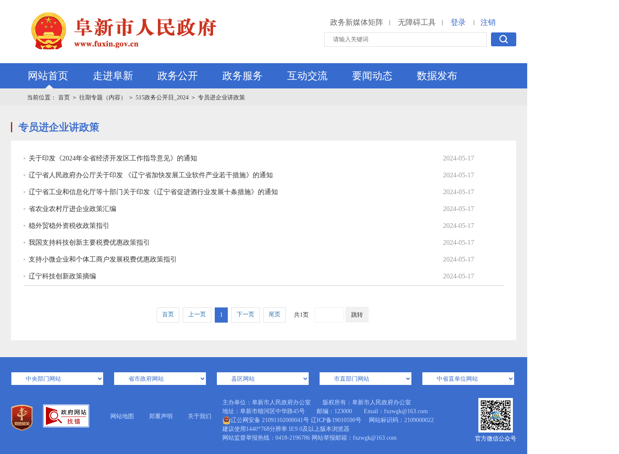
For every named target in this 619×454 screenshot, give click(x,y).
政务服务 (242, 75)
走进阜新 (113, 75)
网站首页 (48, 75)
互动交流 (307, 75)
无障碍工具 (417, 22)
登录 (458, 22)
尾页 (274, 314)
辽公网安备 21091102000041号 (270, 420)
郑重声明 (161, 416)
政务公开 (177, 75)
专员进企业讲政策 (221, 97)
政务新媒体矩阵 (356, 22)
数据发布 (437, 75)
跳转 (357, 315)
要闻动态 (372, 75)
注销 (488, 22)
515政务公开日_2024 (162, 97)
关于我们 (199, 416)
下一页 (245, 314)
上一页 (197, 314)
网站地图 (122, 416)
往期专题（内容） (102, 97)
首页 (64, 97)
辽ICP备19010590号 (336, 420)
